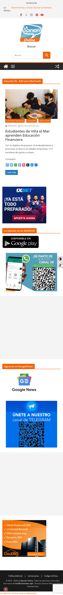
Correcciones (33, 576)
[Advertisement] (31, 327)
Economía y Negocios (15, 121)
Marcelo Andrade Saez (30, 126)
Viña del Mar (45, 121)
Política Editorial (15, 576)
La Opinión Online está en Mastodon (18, 593)
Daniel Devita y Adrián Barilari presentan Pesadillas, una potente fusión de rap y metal (33, 9)
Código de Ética (51, 576)
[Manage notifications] (5, 589)
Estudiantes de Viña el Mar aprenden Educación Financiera (27, 135)
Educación (31, 121)
